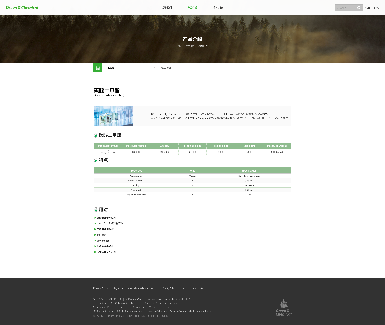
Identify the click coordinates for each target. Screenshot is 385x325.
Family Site (168, 288)
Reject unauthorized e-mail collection (134, 288)
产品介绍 (192, 7)
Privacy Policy (100, 288)
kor (367, 7)
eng (376, 7)
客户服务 (218, 7)
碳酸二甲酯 (165, 67)
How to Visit (198, 288)
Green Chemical (22, 7)
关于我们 (167, 7)
